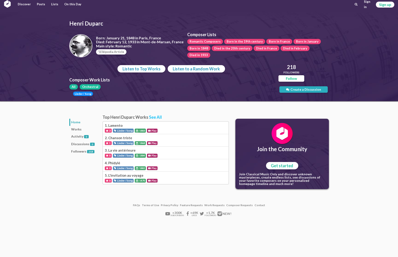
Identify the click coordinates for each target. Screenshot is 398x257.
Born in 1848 (199, 48)
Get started (282, 165)
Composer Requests (239, 205)
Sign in (367, 4)
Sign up (385, 4)
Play (154, 130)
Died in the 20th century (232, 48)
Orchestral (90, 87)
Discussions (82, 144)
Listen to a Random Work (196, 68)
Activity (79, 136)
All (74, 87)
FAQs (136, 205)
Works (76, 129)
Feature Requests (191, 205)
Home (75, 122)
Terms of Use (150, 205)
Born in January (307, 41)
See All (155, 117)
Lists (54, 4)
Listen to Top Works (142, 68)
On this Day (72, 4)
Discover (24, 4)
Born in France (279, 41)
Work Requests (214, 205)
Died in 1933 (199, 55)
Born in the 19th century (245, 41)
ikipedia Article (113, 52)
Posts (41, 4)
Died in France (266, 48)
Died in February (295, 48)
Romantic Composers (205, 41)
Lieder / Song (83, 93)
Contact (260, 205)
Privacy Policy (169, 205)
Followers (82, 151)
